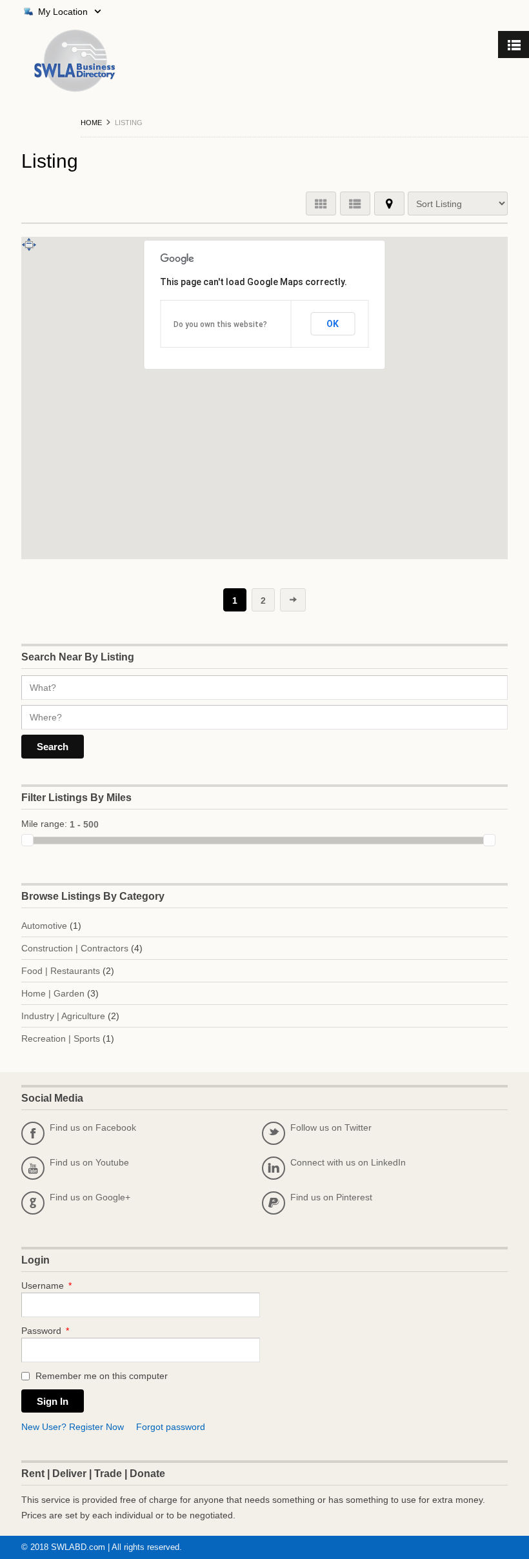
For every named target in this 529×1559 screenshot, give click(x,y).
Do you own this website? (220, 324)
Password (45, 1331)
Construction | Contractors (74, 948)
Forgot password (170, 1427)
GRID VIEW (321, 203)
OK (332, 324)
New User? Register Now (72, 1427)
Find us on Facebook (81, 1130)
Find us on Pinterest (320, 1200)
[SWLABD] (62, 61)
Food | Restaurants (60, 971)
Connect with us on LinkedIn (337, 1165)
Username (46, 1285)
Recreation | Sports (60, 1038)
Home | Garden (53, 993)
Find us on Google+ (78, 1200)
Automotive (44, 925)
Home (91, 122)
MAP (389, 203)
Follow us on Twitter (320, 1130)
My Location (62, 11)
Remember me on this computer (100, 1376)
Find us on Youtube (78, 1165)
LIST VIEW (355, 203)
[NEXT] (293, 596)
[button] (271, 489)
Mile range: (44, 824)
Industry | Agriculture (63, 1016)
